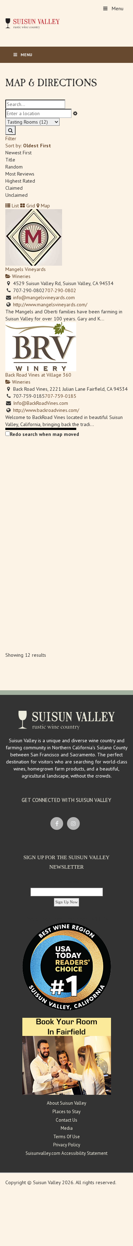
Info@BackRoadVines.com (40, 403)
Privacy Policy (66, 1145)
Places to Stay (66, 1112)
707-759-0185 (60, 396)
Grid (30, 205)
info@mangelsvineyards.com (44, 297)
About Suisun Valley (66, 1103)
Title (10, 160)
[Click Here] (66, 1056)
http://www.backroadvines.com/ (46, 410)
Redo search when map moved (44, 434)
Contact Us (66, 1120)
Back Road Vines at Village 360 (38, 375)
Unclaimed (16, 195)
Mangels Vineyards (25, 269)
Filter (10, 138)
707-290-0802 (60, 290)
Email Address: (66, 881)
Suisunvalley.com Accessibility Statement (66, 1153)
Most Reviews (19, 174)
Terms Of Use (66, 1137)
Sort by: (28, 145)
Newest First (18, 152)
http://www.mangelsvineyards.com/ (50, 304)
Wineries (21, 276)
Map (44, 205)
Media (67, 1128)
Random (14, 167)
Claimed (14, 188)
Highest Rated (20, 181)
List (14, 205)
